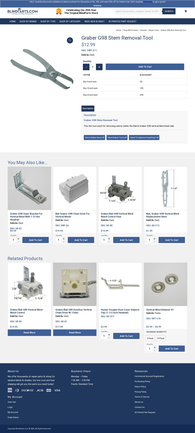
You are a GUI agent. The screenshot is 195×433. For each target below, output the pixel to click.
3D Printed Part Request (145, 412)
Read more (29, 332)
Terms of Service (142, 397)
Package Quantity (157, 332)
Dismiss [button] (97, 5)
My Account (13, 412)
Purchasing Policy (142, 381)
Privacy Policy (140, 392)
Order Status (13, 417)
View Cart (12, 402)
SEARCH (169, 11)
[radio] (150, 338)
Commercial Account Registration (149, 376)
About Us (139, 402)
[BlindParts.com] (22, 11)
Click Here (147, 2)
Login (10, 407)
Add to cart (144, 66)
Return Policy (140, 386)
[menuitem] (13, 21)
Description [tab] (88, 108)
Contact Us (139, 407)
